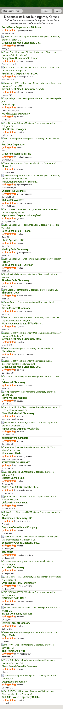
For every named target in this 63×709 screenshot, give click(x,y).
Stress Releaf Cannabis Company (19, 666)
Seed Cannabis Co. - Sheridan (17, 264)
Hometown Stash (11, 453)
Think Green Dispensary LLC (17, 518)
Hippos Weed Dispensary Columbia (20, 428)
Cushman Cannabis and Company (19, 527)
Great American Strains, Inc (16, 153)
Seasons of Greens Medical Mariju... (21, 542)
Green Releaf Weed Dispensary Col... (21, 366)
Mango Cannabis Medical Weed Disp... (22, 323)
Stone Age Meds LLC (13, 240)
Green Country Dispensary (16, 308)
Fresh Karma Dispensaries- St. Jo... (20, 73)
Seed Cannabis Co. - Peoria (16, 230)
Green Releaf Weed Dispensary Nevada (23, 89)
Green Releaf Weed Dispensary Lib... (21, 42)
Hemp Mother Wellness (14, 397)
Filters (46, 11)
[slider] (10, 30)
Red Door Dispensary (13, 144)
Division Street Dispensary (16, 623)
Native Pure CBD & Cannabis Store (20, 487)
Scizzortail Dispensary (13, 382)
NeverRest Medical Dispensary (18, 413)
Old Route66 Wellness (13, 190)
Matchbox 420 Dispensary (16, 113)
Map (58, 11)
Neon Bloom (8, 351)
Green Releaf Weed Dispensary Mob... (22, 339)
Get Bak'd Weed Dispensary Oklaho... (22, 697)
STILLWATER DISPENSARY (16, 462)
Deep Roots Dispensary (14, 681)
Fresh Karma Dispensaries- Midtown (21, 27)
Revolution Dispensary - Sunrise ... (20, 181)
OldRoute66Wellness (13, 200)
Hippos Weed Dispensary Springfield (21, 215)
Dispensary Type (11, 11)
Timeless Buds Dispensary (15, 280)
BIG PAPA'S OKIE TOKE (14, 598)
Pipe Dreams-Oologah (14, 129)
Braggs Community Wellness (17, 613)
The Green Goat (10, 292)
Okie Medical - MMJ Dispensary (19, 582)
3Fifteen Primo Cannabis (15, 437)
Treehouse (7, 551)
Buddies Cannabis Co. (13, 477)
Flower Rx (7, 166)
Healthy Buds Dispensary (15, 249)
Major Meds (8, 635)
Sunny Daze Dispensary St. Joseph (20, 58)
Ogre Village (8, 104)
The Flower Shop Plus (13, 650)
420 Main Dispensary (13, 567)
